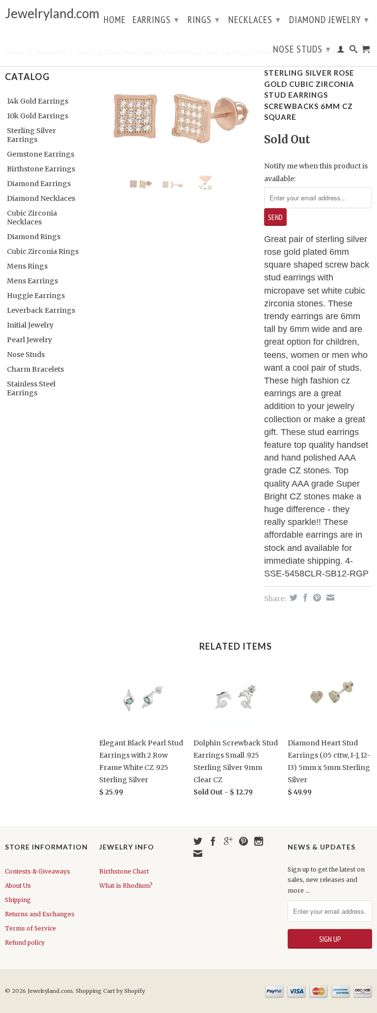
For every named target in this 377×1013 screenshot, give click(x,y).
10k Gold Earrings (37, 115)
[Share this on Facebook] (304, 598)
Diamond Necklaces (41, 198)
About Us (18, 885)
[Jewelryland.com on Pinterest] (243, 841)
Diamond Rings (33, 236)
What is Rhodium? (126, 885)
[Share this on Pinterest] (316, 598)
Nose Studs (302, 49)
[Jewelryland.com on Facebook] (213, 841)
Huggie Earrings (36, 295)
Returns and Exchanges (40, 914)
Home (115, 20)
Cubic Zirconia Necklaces (32, 217)
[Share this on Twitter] (292, 598)
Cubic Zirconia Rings (43, 251)
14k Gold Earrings (37, 101)
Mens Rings (27, 266)
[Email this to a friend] (329, 598)
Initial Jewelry (30, 325)
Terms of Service (30, 928)
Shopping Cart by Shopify (110, 990)
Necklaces (254, 19)
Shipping (18, 899)
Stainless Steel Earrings (31, 388)
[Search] (354, 51)
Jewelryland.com (47, 13)
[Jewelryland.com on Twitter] (197, 841)
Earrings (156, 19)
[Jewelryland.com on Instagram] (258, 841)
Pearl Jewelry (29, 339)
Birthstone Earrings (41, 168)
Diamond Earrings (39, 183)
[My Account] (341, 51)
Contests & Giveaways (37, 871)
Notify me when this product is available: (316, 172)
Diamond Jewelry (329, 19)
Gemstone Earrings (40, 154)
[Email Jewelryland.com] (197, 853)
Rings (204, 19)
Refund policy (25, 942)
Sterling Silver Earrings (31, 135)
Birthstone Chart (124, 871)
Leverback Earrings (41, 310)
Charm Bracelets (35, 369)
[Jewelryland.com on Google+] (228, 841)
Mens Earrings (32, 280)
